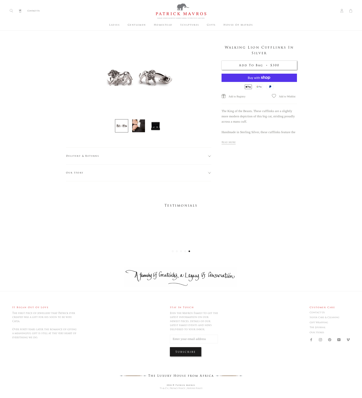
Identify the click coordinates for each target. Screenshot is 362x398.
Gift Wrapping (319, 322)
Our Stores (317, 332)
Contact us (317, 312)
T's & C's (164, 388)
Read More (229, 142)
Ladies (114, 24)
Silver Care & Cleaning (324, 317)
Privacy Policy (177, 388)
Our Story (75, 172)
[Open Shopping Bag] (351, 11)
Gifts (211, 24)
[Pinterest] (329, 339)
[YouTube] (339, 339)
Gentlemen (137, 24)
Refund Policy (194, 388)
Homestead (163, 24)
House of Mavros (238, 24)
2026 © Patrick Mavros (181, 385)
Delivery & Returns (82, 155)
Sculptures (189, 24)
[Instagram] (320, 339)
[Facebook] (311, 339)
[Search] (11, 11)
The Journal (317, 327)
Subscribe (185, 352)
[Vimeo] (348, 339)
